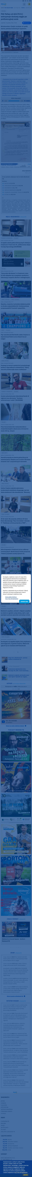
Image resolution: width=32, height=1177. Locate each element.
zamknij (25, 1175)
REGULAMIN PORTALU (11, 597)
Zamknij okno (24, 601)
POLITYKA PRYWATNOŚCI (11, 599)
